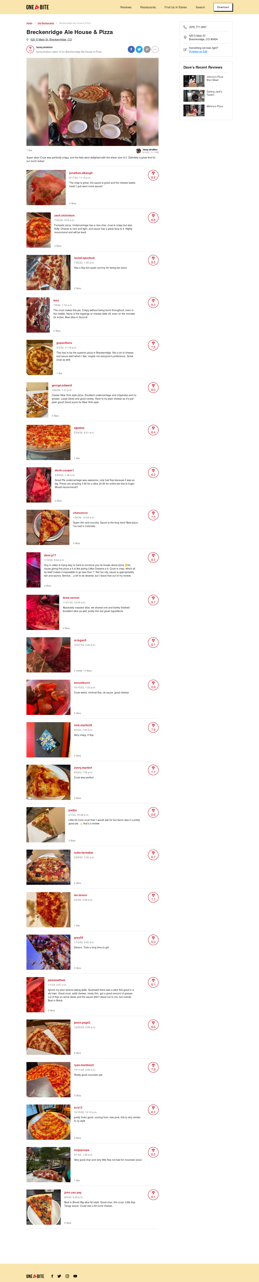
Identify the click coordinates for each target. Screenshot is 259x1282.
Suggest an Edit (198, 51)
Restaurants (148, 7)
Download (223, 7)
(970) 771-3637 (197, 27)
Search (200, 7)
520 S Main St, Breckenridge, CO (51, 39)
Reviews (125, 7)
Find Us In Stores (176, 7)
